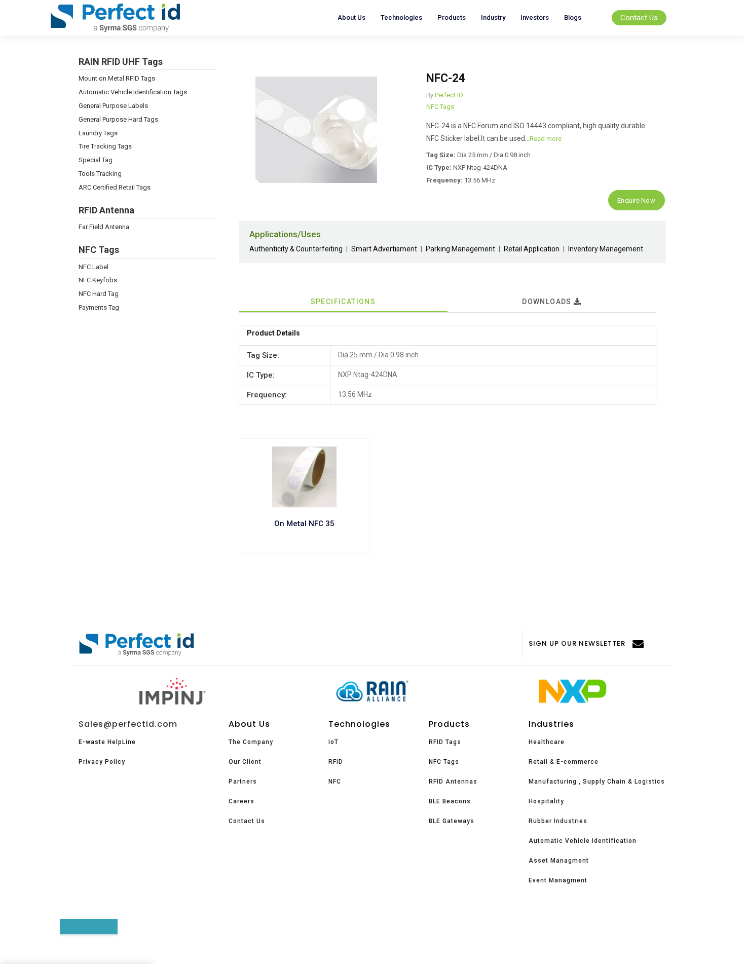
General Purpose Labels (113, 105)
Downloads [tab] (548, 302)
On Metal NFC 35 (304, 523)
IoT (333, 742)
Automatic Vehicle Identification (583, 840)
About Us (351, 17)
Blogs (572, 17)
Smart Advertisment (384, 249)
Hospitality (546, 801)
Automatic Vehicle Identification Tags (133, 92)
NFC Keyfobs (98, 280)
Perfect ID (449, 95)
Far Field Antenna (104, 227)
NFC (334, 781)
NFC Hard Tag (99, 294)
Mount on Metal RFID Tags (117, 78)
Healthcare (547, 742)
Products (451, 17)
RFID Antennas (453, 781)
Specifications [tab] (343, 302)
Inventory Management (605, 249)
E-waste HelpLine (107, 742)
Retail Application (532, 249)
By (429, 95)
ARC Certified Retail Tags (115, 187)
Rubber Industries (558, 821)
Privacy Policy (102, 761)
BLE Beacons (450, 801)
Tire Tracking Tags (105, 146)
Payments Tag (99, 307)
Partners (243, 781)
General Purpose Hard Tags (118, 119)
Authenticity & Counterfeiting (296, 249)
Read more (546, 138)
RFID (335, 761)
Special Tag (96, 160)
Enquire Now (636, 200)
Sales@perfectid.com (128, 724)
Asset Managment (559, 860)
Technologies (401, 17)
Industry (493, 17)
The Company (251, 742)
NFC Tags (440, 106)
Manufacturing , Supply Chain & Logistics (597, 781)
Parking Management (460, 249)
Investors (534, 17)
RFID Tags (445, 742)
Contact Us (639, 17)
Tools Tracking (100, 173)
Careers (241, 801)
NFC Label (93, 267)
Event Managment (558, 880)
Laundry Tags (98, 133)
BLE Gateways (451, 821)
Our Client (245, 761)
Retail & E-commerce (564, 761)
